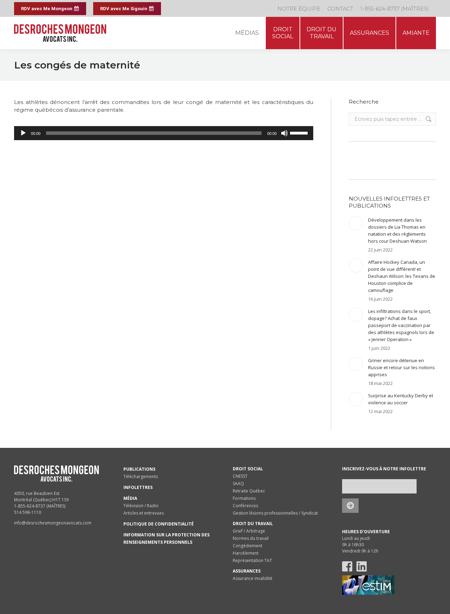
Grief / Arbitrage (249, 531)
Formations (244, 498)
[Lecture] (23, 133)
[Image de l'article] (356, 223)
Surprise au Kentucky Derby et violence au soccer (400, 399)
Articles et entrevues (143, 513)
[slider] (300, 132)
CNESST (240, 476)
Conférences (245, 506)
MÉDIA (130, 498)
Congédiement (247, 546)
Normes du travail (251, 538)
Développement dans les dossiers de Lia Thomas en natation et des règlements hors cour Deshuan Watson (397, 230)
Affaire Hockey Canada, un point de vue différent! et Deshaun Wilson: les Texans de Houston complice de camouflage (401, 276)
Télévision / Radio (141, 506)
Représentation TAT (252, 560)
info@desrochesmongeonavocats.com (52, 523)
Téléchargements (140, 476)
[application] (163, 133)
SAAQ (238, 483)
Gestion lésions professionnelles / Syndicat (275, 513)
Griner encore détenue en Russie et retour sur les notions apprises (401, 367)
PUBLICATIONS (139, 469)
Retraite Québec (249, 491)
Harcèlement (245, 553)
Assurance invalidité (252, 578)
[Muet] (284, 133)
